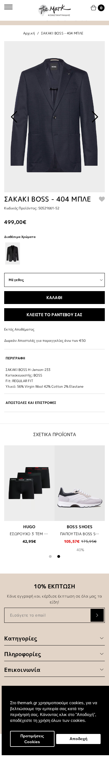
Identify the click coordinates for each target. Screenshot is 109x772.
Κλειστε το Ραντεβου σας (54, 314)
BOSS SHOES (80, 526)
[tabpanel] (29, 498)
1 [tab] (50, 556)
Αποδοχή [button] (78, 739)
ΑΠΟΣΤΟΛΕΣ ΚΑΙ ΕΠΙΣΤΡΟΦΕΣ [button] (31, 402)
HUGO (29, 526)
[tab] (54, 358)
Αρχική (29, 33)
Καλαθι (54, 297)
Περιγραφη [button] (15, 358)
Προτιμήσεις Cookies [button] (32, 739)
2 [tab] (58, 556)
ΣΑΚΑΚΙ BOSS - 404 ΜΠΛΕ (62, 33)
